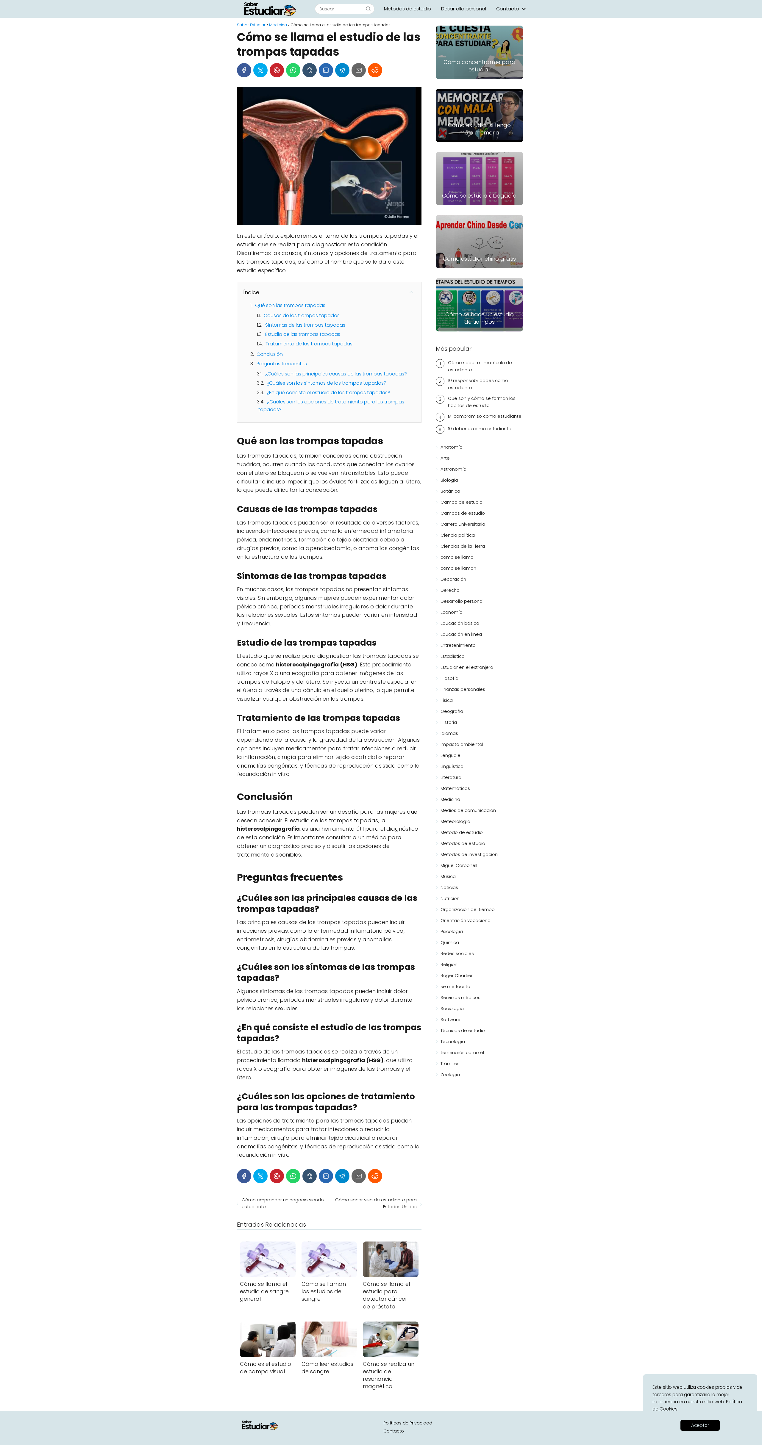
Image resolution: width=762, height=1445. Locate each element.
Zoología (450, 1074)
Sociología (452, 1008)
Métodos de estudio (407, 8)
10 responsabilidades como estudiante (478, 384)
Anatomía (452, 447)
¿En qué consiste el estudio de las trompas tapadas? (328, 392)
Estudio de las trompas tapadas (302, 334)
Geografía (452, 711)
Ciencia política (458, 535)
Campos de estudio (463, 513)
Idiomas (449, 733)
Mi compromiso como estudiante (484, 416)
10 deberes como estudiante (479, 428)
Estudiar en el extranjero (467, 667)
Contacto (507, 8)
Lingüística (452, 766)
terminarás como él (462, 1052)
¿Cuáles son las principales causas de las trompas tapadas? (336, 373)
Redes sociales (457, 953)
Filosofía (449, 678)
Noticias (449, 887)
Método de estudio (462, 832)
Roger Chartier (457, 975)
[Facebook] (244, 70)
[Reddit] (375, 70)
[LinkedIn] (326, 70)
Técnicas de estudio (463, 1030)
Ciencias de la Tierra (463, 546)
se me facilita (455, 986)
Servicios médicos (460, 997)
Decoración (453, 579)
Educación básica (460, 623)
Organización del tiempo (468, 909)
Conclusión (270, 354)
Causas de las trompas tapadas (302, 315)
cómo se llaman (458, 568)
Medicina (450, 799)
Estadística (453, 656)
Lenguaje (450, 755)
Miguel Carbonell (459, 865)
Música (448, 876)
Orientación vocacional (466, 920)
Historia (449, 722)
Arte (445, 458)
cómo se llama (457, 557)
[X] (260, 70)
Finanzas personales (463, 689)
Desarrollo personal (463, 8)
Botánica (450, 491)
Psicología (452, 931)
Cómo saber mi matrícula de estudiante (480, 366)
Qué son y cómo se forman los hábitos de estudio (482, 401)
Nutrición (450, 898)
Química (450, 942)
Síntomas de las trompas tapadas (305, 325)
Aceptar (700, 1425)
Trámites (450, 1063)
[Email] (359, 70)
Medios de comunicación (468, 810)
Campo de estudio (462, 502)
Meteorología (455, 821)
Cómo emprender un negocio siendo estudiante (283, 1203)
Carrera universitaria (463, 524)
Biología (449, 480)
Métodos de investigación (469, 854)
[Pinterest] (277, 70)
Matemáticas (455, 788)
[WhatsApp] (293, 70)
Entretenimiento (458, 645)
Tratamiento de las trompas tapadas (309, 343)
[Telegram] (342, 70)
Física (447, 700)
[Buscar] (368, 8)
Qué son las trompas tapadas (290, 305)
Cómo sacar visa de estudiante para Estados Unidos (376, 1203)
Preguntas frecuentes (282, 363)
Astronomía (453, 469)
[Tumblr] (309, 70)
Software (450, 1019)
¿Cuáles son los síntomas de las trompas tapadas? (326, 383)
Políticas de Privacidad (407, 1423)
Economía (452, 612)
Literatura (451, 777)
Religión (449, 964)
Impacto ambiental (462, 744)
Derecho (450, 590)
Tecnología (453, 1041)
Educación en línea (461, 634)
